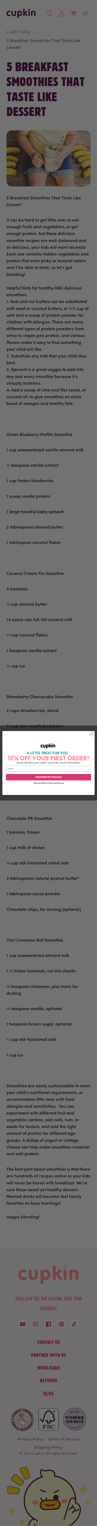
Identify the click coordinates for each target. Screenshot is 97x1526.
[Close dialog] (91, 734)
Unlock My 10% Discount (48, 777)
